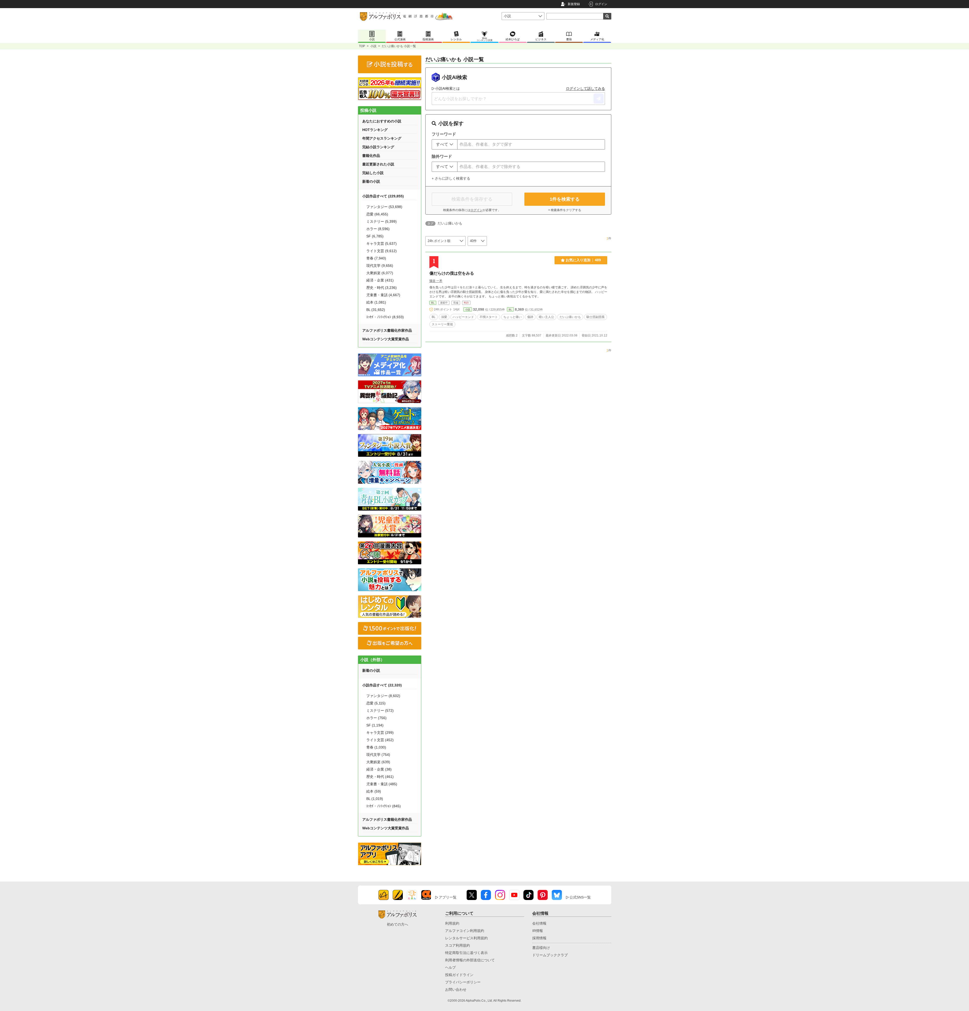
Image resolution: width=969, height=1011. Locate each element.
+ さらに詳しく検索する (451, 178)
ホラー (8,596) (378, 229)
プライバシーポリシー (463, 982)
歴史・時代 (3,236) (381, 288)
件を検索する (565, 199)
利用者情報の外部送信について (470, 960)
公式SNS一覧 (580, 897)
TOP (362, 46)
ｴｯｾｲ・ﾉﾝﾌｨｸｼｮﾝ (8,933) (385, 317)
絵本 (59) (373, 791)
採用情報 (539, 938)
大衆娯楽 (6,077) (379, 273)
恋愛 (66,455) (377, 214)
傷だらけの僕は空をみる (451, 273)
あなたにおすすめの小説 (381, 121)
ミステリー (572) (380, 710)
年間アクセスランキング (381, 138)
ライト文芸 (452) (380, 740)
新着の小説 (371, 181)
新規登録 (574, 4)
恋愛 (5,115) (376, 703)
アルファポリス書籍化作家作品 (387, 330)
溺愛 (444, 317)
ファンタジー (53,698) (384, 207)
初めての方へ (397, 924)
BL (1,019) (374, 799)
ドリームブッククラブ (550, 955)
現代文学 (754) (378, 755)
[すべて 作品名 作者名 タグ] (444, 144)
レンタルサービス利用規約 (466, 938)
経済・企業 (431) (380, 280)
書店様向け (541, 948)
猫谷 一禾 (435, 281)
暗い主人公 (546, 317)
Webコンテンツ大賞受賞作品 (385, 339)
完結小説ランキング (378, 147)
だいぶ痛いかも (570, 317)
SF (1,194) (375, 725)
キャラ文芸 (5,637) (381, 243)
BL (432, 302)
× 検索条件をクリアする (564, 210)
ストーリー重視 (442, 324)
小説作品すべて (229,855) (383, 196)
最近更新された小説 (378, 164)
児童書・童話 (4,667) (383, 295)
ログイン (601, 4)
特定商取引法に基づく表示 (466, 953)
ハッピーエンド (463, 317)
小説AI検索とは (447, 88)
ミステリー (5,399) (381, 221)
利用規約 (452, 923)
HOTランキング (375, 130)
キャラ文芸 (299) (380, 733)
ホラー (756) (376, 718)
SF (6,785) (375, 236)
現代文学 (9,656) (379, 266)
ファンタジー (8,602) (383, 696)
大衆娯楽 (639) (378, 762)
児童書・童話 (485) (381, 784)
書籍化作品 (371, 156)
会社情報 (539, 923)
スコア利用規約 (457, 945)
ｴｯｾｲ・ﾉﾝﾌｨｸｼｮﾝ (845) (383, 806)
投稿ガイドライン (459, 975)
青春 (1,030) (376, 747)
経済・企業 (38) (379, 769)
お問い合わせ (455, 989)
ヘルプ (450, 967)
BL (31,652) (375, 310)
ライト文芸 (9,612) (381, 251)
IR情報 (537, 931)
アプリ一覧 (448, 897)
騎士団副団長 (595, 317)
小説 (373, 46)
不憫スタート (489, 317)
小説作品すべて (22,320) (382, 685)
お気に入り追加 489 (583, 260)
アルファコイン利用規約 (464, 931)
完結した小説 (373, 173)
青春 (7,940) (376, 258)
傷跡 (530, 317)
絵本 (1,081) (376, 302)
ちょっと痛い (512, 317)
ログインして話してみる (585, 88)
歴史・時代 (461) (380, 777)
